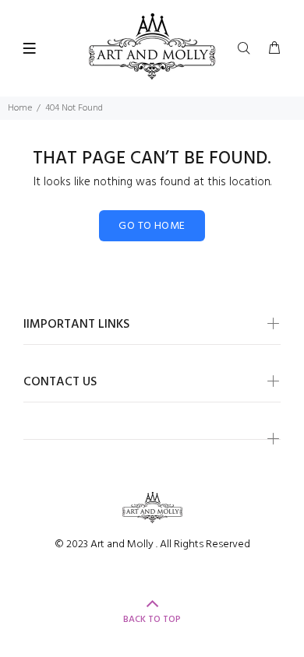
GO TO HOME (151, 226)
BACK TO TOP (152, 619)
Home (20, 108)
